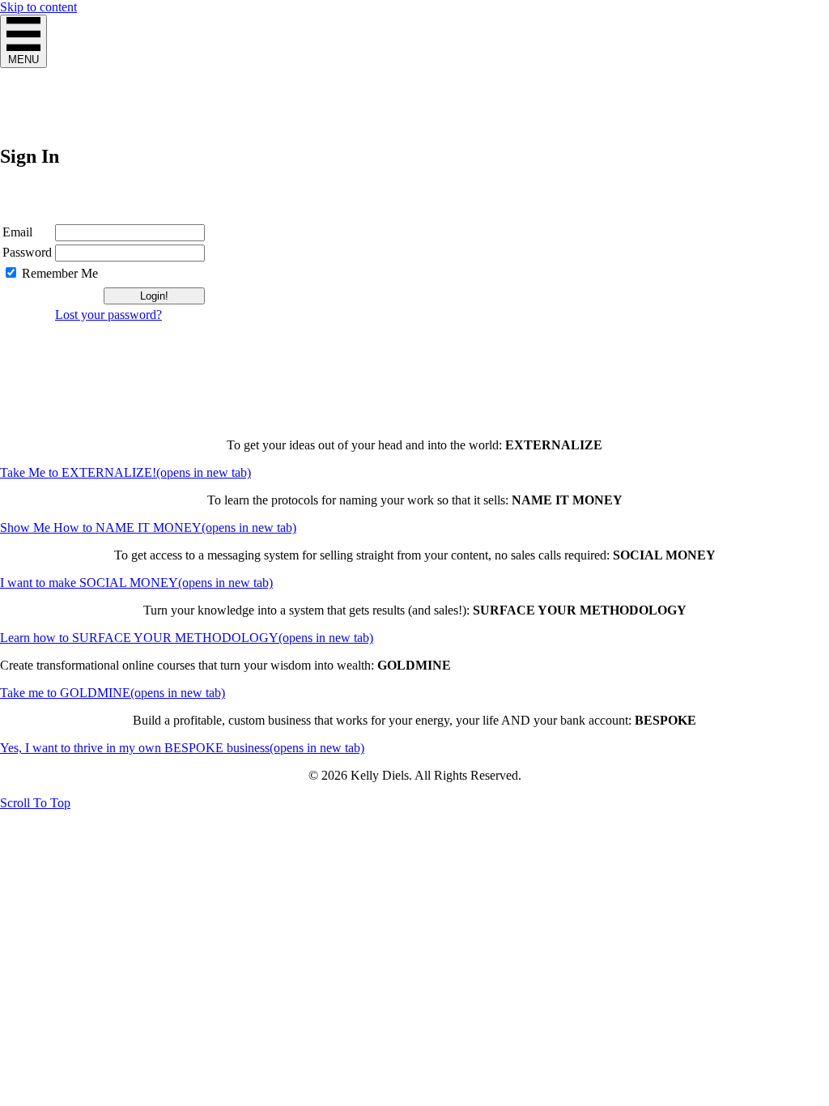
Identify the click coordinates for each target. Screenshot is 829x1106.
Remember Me (60, 273)
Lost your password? (108, 314)
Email (17, 232)
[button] (35, 803)
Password (27, 252)
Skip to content (38, 7)
